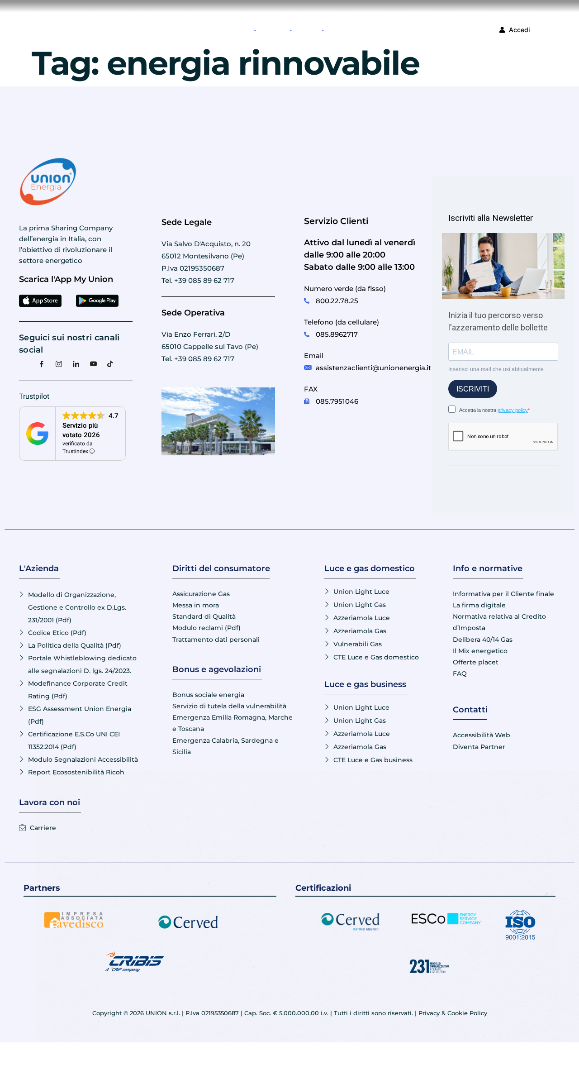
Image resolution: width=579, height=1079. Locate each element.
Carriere (363, 29)
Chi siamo (308, 29)
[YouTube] (93, 363)
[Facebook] (41, 363)
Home (185, 29)
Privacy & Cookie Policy (452, 1013)
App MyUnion (210, 29)
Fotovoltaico (275, 29)
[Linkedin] (76, 363)
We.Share (340, 29)
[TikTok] (110, 363)
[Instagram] (59, 363)
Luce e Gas (240, 29)
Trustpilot (34, 396)
